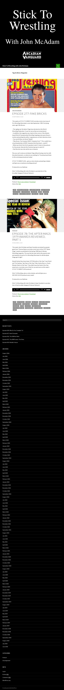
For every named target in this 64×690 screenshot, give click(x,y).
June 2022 (5, 503)
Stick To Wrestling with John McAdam (15, 66)
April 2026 (5, 365)
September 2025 (6, 386)
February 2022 (6, 515)
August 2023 (5, 461)
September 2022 (6, 494)
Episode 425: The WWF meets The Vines (13, 339)
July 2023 (4, 464)
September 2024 (6, 422)
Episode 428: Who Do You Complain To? (12, 330)
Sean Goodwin (36, 306)
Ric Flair (16, 193)
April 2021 (5, 545)
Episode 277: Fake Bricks (29, 113)
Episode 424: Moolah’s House (10, 342)
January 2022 (5, 518)
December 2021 (6, 521)
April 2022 (5, 509)
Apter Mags (21, 302)
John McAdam (25, 191)
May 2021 (5, 542)
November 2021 (6, 524)
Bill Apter (35, 302)
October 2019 (6, 598)
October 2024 (6, 419)
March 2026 (5, 368)
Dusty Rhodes (45, 189)
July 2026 (4, 356)
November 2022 (6, 488)
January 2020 (5, 589)
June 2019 (5, 610)
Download (33, 182)
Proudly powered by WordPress (9, 688)
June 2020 (5, 574)
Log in (4, 671)
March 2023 (5, 476)
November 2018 (6, 631)
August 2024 (5, 425)
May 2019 (5, 613)
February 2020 (6, 586)
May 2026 (5, 362)
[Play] (14, 178)
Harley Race (26, 304)
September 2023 (6, 458)
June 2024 (5, 431)
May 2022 (5, 506)
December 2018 (6, 628)
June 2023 (5, 467)
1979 (15, 302)
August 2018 (5, 640)
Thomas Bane (29, 307)
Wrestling (35, 193)
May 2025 (5, 398)
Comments (6, 677)
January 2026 (5, 374)
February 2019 (6, 622)
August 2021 (5, 533)
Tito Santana (38, 307)
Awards (28, 302)
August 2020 (5, 569)
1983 (15, 189)
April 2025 (5, 401)
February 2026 (6, 371)
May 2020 (5, 577)
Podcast (46, 191)
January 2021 (5, 554)
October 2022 (6, 491)
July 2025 (4, 392)
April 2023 (5, 473)
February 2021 (6, 551)
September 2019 (6, 601)
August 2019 (5, 604)
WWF (46, 193)
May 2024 (5, 434)
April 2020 (5, 580)
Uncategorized (16, 110)
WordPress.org (6, 680)
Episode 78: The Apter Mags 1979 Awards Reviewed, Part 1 (31, 236)
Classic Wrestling (35, 189)
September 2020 (6, 566)
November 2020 (6, 560)
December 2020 (6, 557)
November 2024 (6, 416)
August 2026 (5, 353)
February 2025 (6, 407)
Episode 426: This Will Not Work (10, 336)
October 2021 (6, 527)
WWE (41, 193)
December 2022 (6, 485)
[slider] (48, 177)
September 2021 (6, 530)
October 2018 (6, 634)
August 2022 (5, 497)
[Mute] (45, 178)
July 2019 (4, 607)
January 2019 (5, 625)
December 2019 (6, 592)
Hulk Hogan (17, 191)
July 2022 (4, 500)
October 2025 (6, 383)
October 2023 (6, 455)
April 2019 (5, 616)
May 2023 (5, 470)
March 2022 (5, 512)
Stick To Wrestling (25, 193)
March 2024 (5, 440)
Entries (5, 674)
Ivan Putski (34, 304)
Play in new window (23, 182)
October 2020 (6, 563)
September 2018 (6, 637)
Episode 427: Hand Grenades (10, 333)
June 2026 (5, 359)
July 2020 (4, 572)
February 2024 (6, 443)
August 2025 (5, 389)
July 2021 (4, 536)
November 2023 (6, 452)
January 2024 (5, 446)
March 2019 (5, 619)
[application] (32, 177)
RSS (20, 184)
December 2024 (6, 413)
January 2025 (5, 410)
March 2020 (5, 583)
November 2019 (6, 595)
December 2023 (6, 449)
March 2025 (5, 404)
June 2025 (5, 395)
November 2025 (6, 380)
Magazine (34, 191)
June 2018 (5, 646)
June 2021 (5, 539)
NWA (40, 191)
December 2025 (6, 377)
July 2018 (4, 643)
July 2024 (4, 428)
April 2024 (5, 437)
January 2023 (5, 482)
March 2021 (5, 548)
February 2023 (6, 479)
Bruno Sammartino (23, 189)
